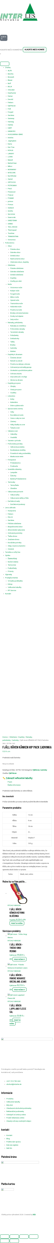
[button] (6, 1227)
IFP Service (12, 590)
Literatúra (11, 396)
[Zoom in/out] (4, 1236)
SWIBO (10, 224)
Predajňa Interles (11, 578)
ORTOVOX (12, 182)
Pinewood (11, 192)
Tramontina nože (16, 303)
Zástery (13, 421)
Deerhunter (12, 93)
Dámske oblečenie (17, 272)
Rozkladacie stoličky (17, 450)
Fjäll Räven (12, 106)
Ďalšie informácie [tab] (14, 785)
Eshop (10, 584)
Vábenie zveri (13, 431)
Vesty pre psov (16, 390)
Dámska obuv (15, 252)
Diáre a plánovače (16, 405)
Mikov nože (14, 297)
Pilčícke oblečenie (14, 523)
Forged (10, 112)
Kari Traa (11, 147)
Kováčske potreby (14, 543)
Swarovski (12, 217)
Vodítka (13, 393)
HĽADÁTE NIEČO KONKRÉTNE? (11, 50)
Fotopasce (12, 460)
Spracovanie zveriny (15, 409)
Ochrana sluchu (16, 374)
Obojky (13, 386)
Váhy (12, 412)
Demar (10, 96)
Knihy (12, 399)
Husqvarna (12, 511)
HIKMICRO (11, 131)
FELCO (10, 517)
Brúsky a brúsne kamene (19, 313)
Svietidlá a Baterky (14, 469)
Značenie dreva (13, 539)
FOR (9, 109)
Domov (5, 737)
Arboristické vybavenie (16, 530)
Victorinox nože (16, 287)
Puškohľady (12, 568)
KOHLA (10, 150)
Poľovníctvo (9, 243)
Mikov (10, 166)
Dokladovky (14, 338)
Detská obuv (15, 256)
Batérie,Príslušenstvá (18, 479)
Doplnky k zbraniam (15, 354)
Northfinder (12, 176)
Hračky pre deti (16, 281)
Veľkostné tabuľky (14, 587)
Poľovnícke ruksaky (17, 329)
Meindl (10, 160)
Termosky (11, 482)
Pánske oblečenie (16, 268)
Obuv (10, 246)
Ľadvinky (13, 348)
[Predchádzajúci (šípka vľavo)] (4, 1241)
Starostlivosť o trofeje (18, 377)
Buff (9, 83)
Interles (10, 138)
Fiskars (10, 102)
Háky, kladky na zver (17, 425)
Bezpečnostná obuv (15, 527)
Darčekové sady (14, 501)
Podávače (14, 466)
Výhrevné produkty (17, 447)
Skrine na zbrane (16, 380)
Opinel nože (14, 300)
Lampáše (13, 472)
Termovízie (12, 565)
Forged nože (15, 294)
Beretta (10, 74)
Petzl (10, 189)
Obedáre (13, 488)
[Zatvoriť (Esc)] (33, 1236)
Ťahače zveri (15, 428)
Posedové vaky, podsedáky (20, 453)
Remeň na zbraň (16, 361)
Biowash (11, 77)
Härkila (10, 125)
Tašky (12, 342)
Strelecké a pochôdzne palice (21, 370)
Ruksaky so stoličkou (18, 326)
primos (10, 201)
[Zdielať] (24, 1236)
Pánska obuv (15, 249)
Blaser (10, 80)
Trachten (11, 233)
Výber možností (19, 959)
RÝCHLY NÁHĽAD (14, 905)
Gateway (11, 118)
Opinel (10, 179)
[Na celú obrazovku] (14, 1236)
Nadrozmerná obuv (17, 259)
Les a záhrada (10, 508)
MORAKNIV (12, 169)
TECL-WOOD (12, 227)
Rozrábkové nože (16, 415)
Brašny (12, 345)
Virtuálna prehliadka (15, 581)
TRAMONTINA (13, 236)
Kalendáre (14, 402)
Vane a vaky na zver (17, 418)
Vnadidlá (13, 437)
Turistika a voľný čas (12, 552)
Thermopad (12, 230)
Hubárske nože (15, 307)
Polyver (10, 195)
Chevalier (11, 90)
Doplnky (13, 278)
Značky (8, 67)
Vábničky (13, 434)
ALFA (10, 71)
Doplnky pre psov (14, 383)
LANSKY (11, 154)
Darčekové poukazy (17, 504)
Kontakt (8, 594)
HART (10, 128)
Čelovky (13, 476)
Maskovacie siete (16, 456)
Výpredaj (8, 574)
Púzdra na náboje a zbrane (20, 364)
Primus (10, 204)
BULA (10, 86)
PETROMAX (12, 185)
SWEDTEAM (12, 220)
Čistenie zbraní (15, 358)
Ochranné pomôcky (15, 533)
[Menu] (4, 64)
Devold (10, 99)
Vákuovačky (14, 495)
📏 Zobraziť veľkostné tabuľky (18, 778)
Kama (10, 144)
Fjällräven (36, 770)
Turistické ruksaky (17, 332)
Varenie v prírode (14, 440)
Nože (10, 284)
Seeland (11, 208)
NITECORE (11, 173)
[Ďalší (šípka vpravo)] (14, 1241)
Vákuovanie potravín (15, 492)
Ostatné (11, 549)
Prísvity (10, 571)
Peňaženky (14, 335)
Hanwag (11, 122)
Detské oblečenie (16, 275)
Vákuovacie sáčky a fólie (19, 498)
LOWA (10, 157)
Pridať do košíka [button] (17, 923)
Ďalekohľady (12, 558)
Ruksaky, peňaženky (15, 322)
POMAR (11, 198)
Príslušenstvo (15, 463)
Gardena (11, 115)
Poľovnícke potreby (15, 444)
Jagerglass (12, 141)
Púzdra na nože (16, 310)
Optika (7, 555)
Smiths (10, 211)
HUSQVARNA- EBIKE (15, 134)
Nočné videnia (13, 562)
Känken (13, 351)
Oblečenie (11, 265)
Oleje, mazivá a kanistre (16, 546)
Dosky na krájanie (16, 316)
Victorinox (12, 240)
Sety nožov (14, 319)
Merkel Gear (12, 163)
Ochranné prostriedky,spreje (20, 367)
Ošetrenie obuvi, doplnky (19, 262)
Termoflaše (14, 485)
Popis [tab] (10, 782)
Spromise (11, 214)
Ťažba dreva (12, 536)
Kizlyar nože (14, 291)
